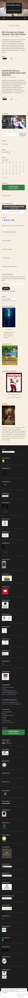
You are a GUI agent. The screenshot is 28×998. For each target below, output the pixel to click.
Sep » (6, 177)
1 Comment (13, 77)
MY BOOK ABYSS (14, 5)
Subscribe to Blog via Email (7, 274)
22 (13, 171)
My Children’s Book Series (7, 249)
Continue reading (17, 93)
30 (16, 174)
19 (2, 171)
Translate (13, 301)
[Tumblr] (10, 220)
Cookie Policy (4, 992)
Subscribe (6, 288)
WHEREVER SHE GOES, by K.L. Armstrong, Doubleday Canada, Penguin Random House (14, 72)
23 (16, 171)
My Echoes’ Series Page (6, 240)
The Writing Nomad (5, 258)
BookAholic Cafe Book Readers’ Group (9, 266)
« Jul (3, 177)
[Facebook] (4, 220)
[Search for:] (14, 134)
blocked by (15, 188)
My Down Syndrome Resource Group (9, 232)
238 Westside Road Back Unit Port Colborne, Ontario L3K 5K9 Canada (8, 715)
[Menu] (4, 18)
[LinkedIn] (6, 220)
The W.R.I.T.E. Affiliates (6, 195)
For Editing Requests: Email (8, 691)
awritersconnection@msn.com (10, 692)
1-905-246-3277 (6, 720)
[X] (3, 220)
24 (20, 171)
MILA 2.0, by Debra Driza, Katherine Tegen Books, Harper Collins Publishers (14, 33)
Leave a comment (15, 36)
